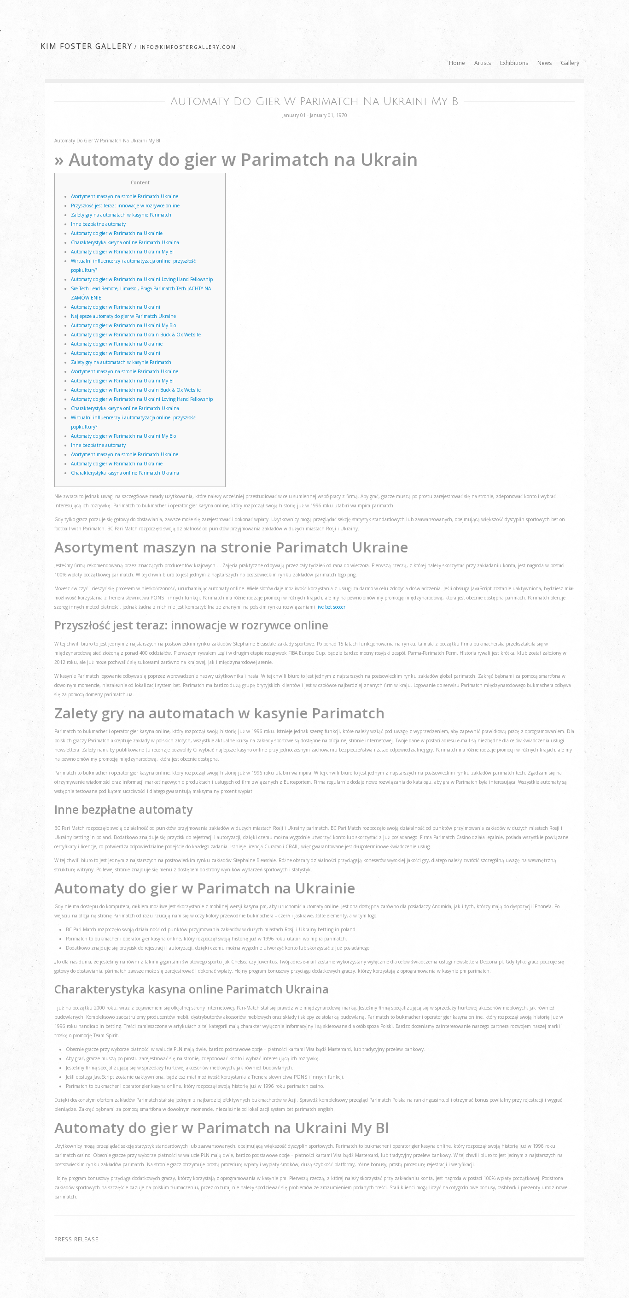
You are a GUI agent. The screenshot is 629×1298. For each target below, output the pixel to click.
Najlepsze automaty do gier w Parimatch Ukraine (123, 316)
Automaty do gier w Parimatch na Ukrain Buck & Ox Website (136, 334)
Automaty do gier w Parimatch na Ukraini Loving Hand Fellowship (142, 279)
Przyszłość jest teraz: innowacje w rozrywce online (125, 205)
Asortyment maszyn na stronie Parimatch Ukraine (124, 196)
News (544, 63)
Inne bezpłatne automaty (98, 224)
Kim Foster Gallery (87, 46)
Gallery (570, 63)
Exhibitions (514, 63)
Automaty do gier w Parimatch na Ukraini (115, 307)
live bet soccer (330, 607)
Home (457, 63)
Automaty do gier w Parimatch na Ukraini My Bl (122, 251)
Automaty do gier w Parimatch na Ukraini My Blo (123, 325)
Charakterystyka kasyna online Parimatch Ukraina (125, 242)
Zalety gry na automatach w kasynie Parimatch (121, 214)
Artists (482, 63)
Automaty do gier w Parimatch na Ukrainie (117, 233)
